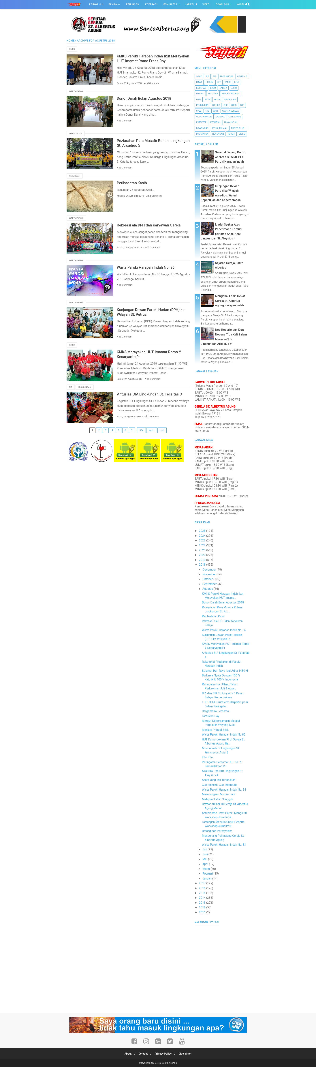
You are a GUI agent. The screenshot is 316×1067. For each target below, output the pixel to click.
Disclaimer (185, 1053)
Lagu (213, 88)
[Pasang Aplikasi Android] (125, 461)
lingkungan (75, 133)
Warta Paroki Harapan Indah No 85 (223, 734)
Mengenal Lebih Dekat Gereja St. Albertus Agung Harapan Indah (230, 300)
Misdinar (213, 93)
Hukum (209, 82)
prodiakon (202, 134)
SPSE (198, 111)
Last (162, 430)
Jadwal (190, 4)
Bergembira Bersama (215, 711)
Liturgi (200, 93)
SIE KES (216, 105)
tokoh (231, 134)
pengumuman (219, 128)
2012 (202, 907)
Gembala (114, 4)
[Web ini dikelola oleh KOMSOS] (158, 31)
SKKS (233, 105)
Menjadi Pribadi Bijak (215, 730)
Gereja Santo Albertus (166, 1063)
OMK (198, 99)
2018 (202, 564)
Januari (207, 878)
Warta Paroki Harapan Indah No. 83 (224, 844)
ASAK (199, 76)
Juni (205, 854)
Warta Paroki (76, 91)
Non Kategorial (231, 93)
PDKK (207, 99)
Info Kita (207, 757)
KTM (236, 82)
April (205, 864)
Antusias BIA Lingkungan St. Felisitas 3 (149, 394)
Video (206, 4)
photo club (237, 128)
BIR (214, 76)
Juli (205, 849)
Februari (208, 873)
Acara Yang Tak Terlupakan (218, 780)
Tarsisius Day (210, 716)
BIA (70, 387)
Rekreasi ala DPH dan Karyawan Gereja (149, 225)
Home (70, 40)
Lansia (223, 88)
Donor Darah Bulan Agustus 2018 (144, 98)
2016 (202, 888)
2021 (202, 550)
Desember (209, 569)
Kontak (241, 4)
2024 (202, 535)
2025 (202, 530)
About (128, 1053)
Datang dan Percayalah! (217, 831)
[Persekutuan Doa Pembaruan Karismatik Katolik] (101, 461)
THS (207, 111)
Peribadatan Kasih (132, 183)
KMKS (72, 49)
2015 (202, 893)
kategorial (234, 116)
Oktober (207, 579)
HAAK (199, 82)
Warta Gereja (230, 111)
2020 (202, 555)
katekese (201, 122)
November (209, 574)
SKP (242, 105)
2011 (202, 912)
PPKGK (217, 99)
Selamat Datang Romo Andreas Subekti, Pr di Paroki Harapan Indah (230, 157)
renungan (74, 176)
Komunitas (170, 4)
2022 (202, 545)
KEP (219, 82)
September (209, 584)
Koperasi (151, 4)
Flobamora (226, 76)
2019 (202, 560)
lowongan (202, 128)
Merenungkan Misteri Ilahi (218, 794)
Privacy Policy (163, 1053)
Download (222, 4)
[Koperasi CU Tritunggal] (78, 461)
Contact (143, 1053)
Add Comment (151, 83)
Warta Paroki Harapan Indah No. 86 (145, 267)
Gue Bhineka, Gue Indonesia (219, 785)
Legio (234, 88)
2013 (202, 902)
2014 (202, 897)
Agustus (208, 588)
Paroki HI (95, 4)
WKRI (215, 111)
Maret (206, 869)
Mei (205, 859)
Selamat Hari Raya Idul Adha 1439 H (225, 670)
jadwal (220, 116)
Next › (152, 430)
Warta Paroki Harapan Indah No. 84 (224, 789)
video (242, 134)
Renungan (132, 4)
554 (141, 430)
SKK (225, 105)
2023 (202, 540)
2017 (202, 883)
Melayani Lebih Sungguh (217, 799)
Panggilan (230, 99)
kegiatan (215, 122)
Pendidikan (202, 105)
